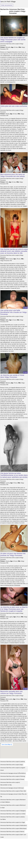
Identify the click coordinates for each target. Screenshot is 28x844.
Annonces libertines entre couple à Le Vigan (12, 822)
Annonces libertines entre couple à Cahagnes (13, 810)
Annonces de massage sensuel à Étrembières (13, 773)
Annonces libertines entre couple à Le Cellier (12, 813)
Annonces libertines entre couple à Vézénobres (13, 825)
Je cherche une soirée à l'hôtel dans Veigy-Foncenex (12, 376)
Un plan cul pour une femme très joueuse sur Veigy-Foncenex (13, 554)
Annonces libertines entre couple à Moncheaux (13, 828)
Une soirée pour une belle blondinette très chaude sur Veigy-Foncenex (13, 312)
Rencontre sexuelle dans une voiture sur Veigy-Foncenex (11, 692)
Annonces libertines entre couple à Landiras (12, 761)
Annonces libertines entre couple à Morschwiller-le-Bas (10, 784)
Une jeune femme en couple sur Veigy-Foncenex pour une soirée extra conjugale (12, 39)
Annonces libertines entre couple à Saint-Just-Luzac (13, 836)
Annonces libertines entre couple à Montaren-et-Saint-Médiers (13, 801)
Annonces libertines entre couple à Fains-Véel (13, 791)
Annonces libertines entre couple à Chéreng (12, 776)
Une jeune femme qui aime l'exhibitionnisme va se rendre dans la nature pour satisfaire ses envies (14, 475)
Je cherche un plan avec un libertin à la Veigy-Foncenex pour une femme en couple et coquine (13, 609)
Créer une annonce (6, 5)
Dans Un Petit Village (8, 2)
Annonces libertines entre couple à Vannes (12, 831)
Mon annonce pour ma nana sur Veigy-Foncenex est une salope (12, 175)
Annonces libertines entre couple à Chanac (12, 779)
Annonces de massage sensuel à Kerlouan (12, 788)
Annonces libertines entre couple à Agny (11, 764)
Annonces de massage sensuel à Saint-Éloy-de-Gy (13, 795)
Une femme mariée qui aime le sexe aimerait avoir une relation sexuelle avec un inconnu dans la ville (14, 251)
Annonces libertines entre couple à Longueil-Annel (12, 769)
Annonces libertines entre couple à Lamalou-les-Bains (12, 818)
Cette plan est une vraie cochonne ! (13, 107)
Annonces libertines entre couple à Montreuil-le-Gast (13, 806)
